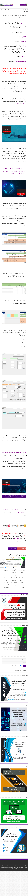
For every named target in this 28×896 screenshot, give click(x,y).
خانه (27, 10)
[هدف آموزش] (14, 5)
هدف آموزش (23, 18)
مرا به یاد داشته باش (16, 666)
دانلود (23, 10)
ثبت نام (24, 669)
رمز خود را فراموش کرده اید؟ (20, 670)
